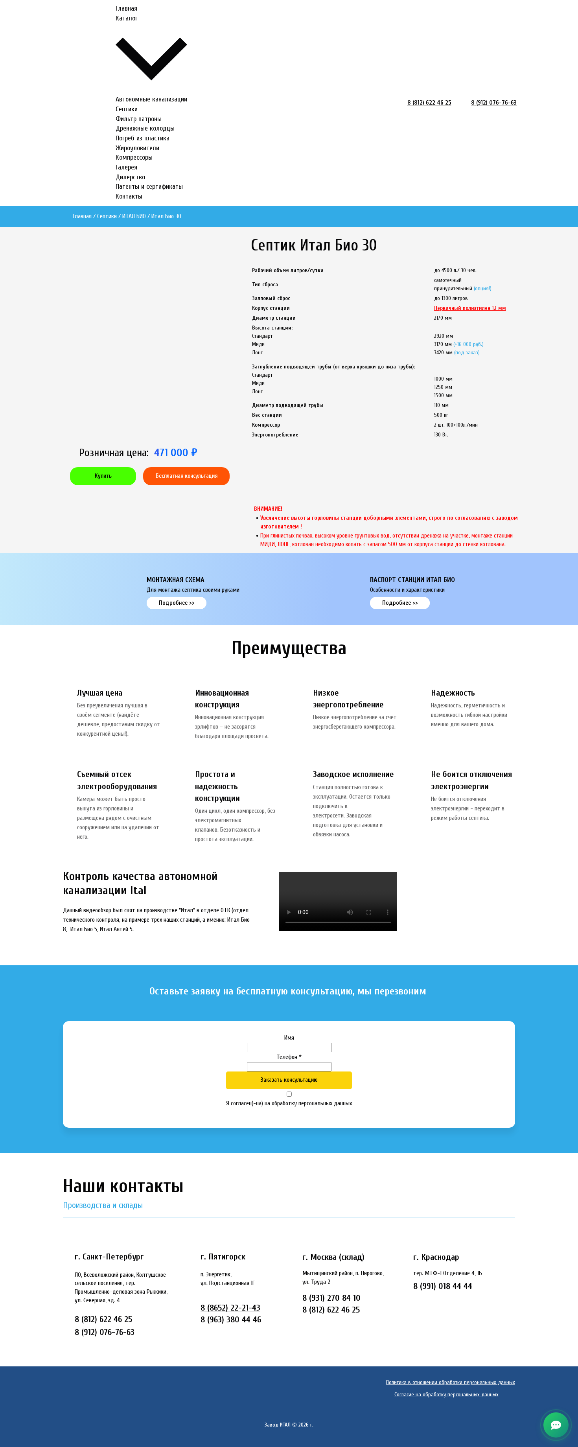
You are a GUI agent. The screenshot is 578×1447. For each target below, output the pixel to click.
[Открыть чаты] (556, 1425)
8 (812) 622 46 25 (429, 102)
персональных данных (325, 1103)
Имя (289, 1037)
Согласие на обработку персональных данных (446, 1394)
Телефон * (289, 1056)
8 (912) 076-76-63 (494, 102)
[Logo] (86, 103)
